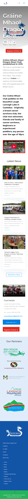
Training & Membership (10, 474)
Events (5, 469)
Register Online (13, 51)
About (5, 464)
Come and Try (11, 322)
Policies (6, 476)
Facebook (5, 455)
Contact (6, 483)
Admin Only (6, 457)
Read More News (14, 275)
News (5, 467)
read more (7, 195)
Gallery (5, 471)
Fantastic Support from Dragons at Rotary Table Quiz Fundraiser (13, 254)
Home (5, 462)
